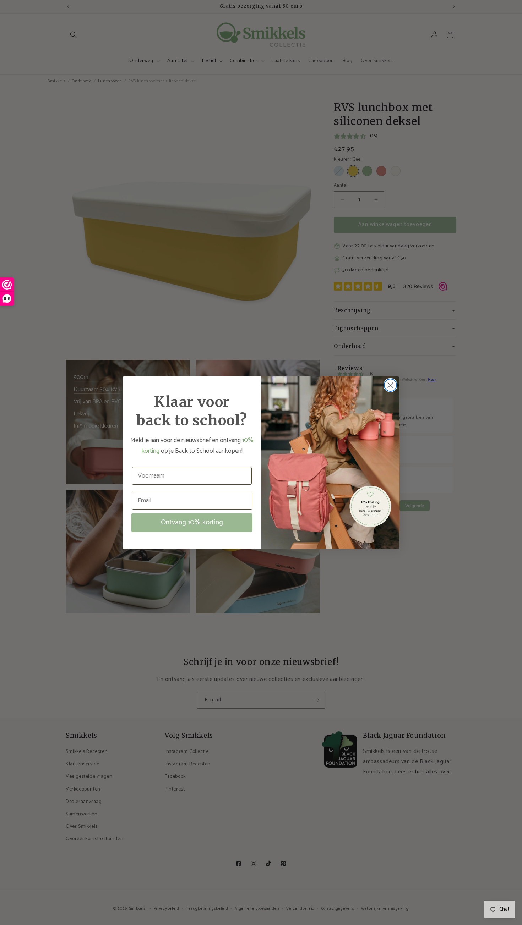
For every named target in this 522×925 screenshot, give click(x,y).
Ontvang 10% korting (192, 522)
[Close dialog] (390, 385)
